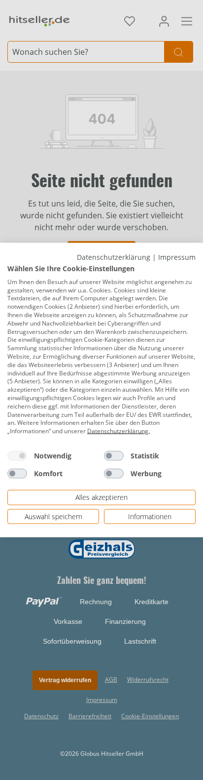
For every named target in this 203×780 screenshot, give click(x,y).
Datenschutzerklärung (113, 256)
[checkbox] (17, 456)
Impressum (177, 256)
